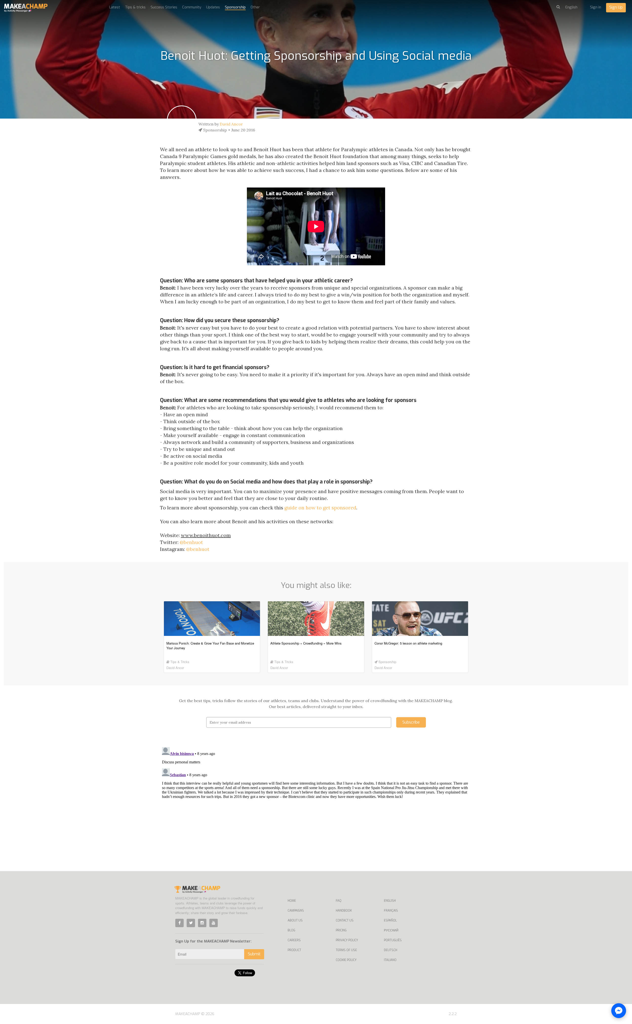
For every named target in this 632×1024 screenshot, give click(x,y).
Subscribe (411, 722)
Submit (254, 954)
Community (191, 7)
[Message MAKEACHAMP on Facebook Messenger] (618, 1010)
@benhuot (191, 542)
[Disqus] (316, 807)
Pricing (341, 930)
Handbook (344, 911)
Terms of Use (346, 950)
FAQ (338, 901)
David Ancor (231, 124)
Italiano (390, 960)
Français (391, 911)
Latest (114, 7)
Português (393, 940)
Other (255, 7)
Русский (391, 930)
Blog (291, 930)
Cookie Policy (346, 960)
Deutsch (390, 950)
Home (292, 901)
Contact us (345, 920)
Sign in (595, 7)
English (390, 901)
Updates (213, 7)
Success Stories (164, 7)
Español (390, 920)
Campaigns (296, 911)
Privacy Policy (347, 940)
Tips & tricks (135, 7)
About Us (295, 920)
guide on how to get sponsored (320, 507)
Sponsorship (235, 7)
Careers (294, 940)
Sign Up (616, 7)
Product (294, 950)
